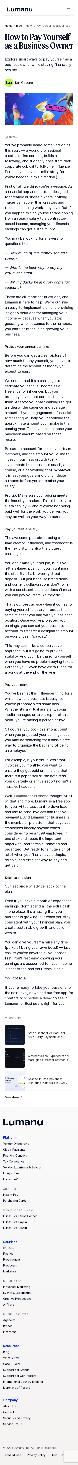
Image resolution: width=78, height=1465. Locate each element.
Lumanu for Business (31, 796)
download (37, 993)
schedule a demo (38, 998)
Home (8, 25)
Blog (19, 25)
